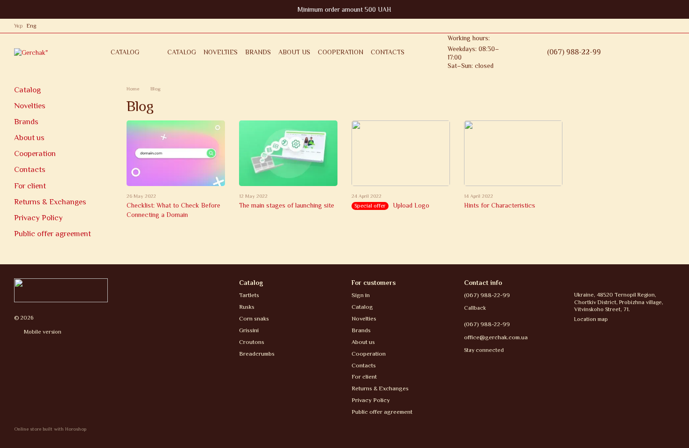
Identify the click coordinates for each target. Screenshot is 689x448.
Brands (258, 52)
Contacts (387, 52)
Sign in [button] (361, 295)
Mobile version (41, 332)
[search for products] (530, 52)
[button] (681, 9)
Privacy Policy (38, 217)
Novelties (220, 52)
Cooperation (340, 52)
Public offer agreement (52, 233)
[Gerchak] (61, 289)
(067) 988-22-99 (574, 52)
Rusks (247, 306)
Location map (591, 319)
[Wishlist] (632, 52)
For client (30, 185)
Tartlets (249, 295)
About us (294, 52)
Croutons (251, 341)
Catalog (181, 52)
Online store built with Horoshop (50, 429)
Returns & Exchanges (50, 201)
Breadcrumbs (257, 353)
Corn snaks (254, 318)
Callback (475, 308)
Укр (18, 26)
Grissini (249, 330)
